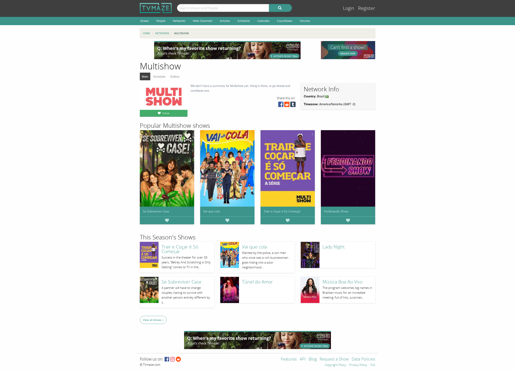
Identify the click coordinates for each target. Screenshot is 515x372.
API (303, 359)
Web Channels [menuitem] (202, 21)
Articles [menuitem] (225, 21)
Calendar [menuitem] (263, 21)
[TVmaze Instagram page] (172, 359)
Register (366, 8)
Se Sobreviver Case (156, 211)
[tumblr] (293, 105)
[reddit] (286, 105)
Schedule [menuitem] (243, 21)
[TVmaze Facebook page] (167, 359)
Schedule (159, 76)
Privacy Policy (358, 365)
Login (348, 8)
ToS (372, 365)
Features (289, 359)
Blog (313, 359)
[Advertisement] (227, 50)
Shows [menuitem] (144, 21)
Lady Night (333, 247)
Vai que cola (211, 211)
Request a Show (334, 359)
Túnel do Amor (257, 282)
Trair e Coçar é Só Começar (282, 211)
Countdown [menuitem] (285, 21)
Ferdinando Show (336, 211)
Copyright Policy (335, 365)
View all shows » (153, 320)
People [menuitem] (160, 21)
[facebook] (280, 105)
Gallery (175, 76)
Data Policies (363, 359)
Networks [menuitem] (179, 21)
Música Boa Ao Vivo (342, 282)
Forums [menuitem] (305, 21)
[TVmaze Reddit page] (178, 359)
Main (145, 76)
